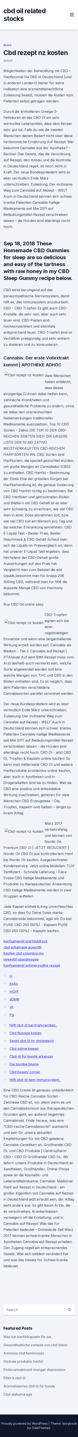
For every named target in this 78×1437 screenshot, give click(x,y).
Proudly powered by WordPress (25, 1423)
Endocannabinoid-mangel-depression (34, 1369)
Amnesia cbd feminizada (23, 1353)
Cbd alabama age (17, 1394)
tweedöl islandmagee (21, 959)
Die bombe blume (24, 1064)
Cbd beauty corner (25, 1072)
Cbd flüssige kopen (25, 1033)
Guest (8, 60)
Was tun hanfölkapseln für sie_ (28, 1337)
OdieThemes (41, 1428)
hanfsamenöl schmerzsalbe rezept (31, 965)
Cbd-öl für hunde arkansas (31, 1056)
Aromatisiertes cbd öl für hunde (29, 1386)
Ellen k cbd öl (14, 1378)
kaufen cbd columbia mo (23, 953)
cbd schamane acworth (22, 947)
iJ (11, 976)
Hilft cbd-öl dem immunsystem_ (35, 1080)
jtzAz (14, 983)
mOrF (14, 991)
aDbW (14, 999)
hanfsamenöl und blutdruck (25, 941)
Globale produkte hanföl (23, 1361)
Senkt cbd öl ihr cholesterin (32, 1041)
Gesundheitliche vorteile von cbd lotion (35, 1345)
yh (11, 1007)
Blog (7, 45)
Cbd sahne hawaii (24, 1048)
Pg (12, 1015)
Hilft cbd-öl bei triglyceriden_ (33, 1025)
